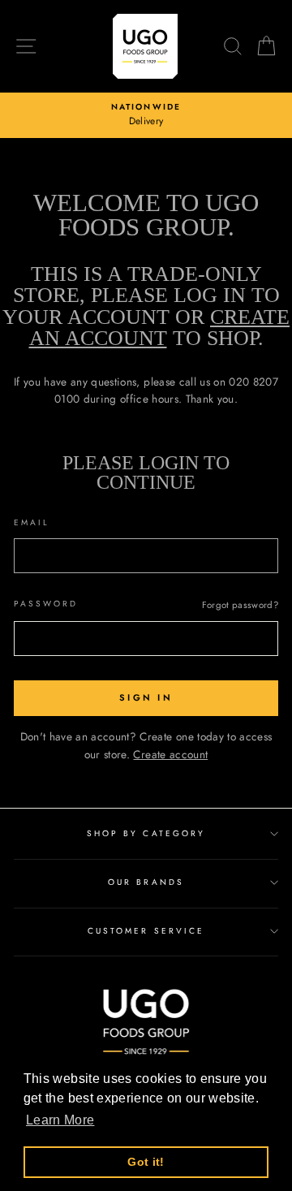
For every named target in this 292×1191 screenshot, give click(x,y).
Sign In (146, 697)
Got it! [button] (145, 1161)
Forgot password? (240, 604)
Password (46, 604)
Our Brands (146, 882)
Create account (170, 754)
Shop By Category (146, 833)
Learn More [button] (60, 1120)
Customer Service (146, 931)
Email (31, 522)
